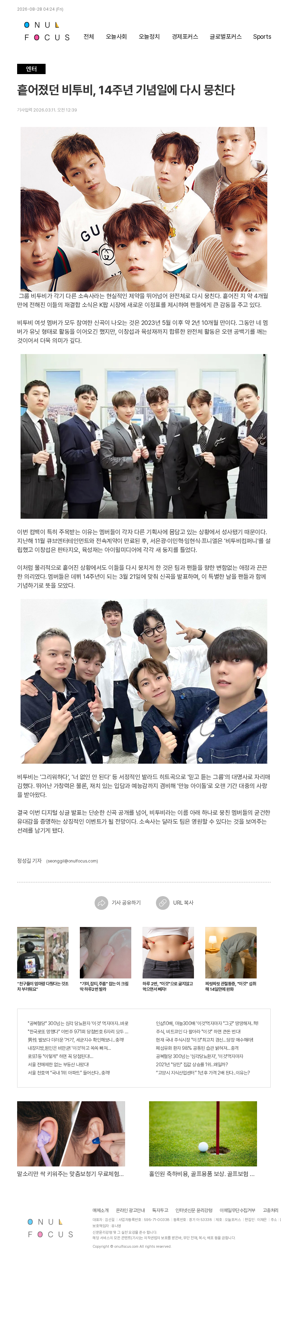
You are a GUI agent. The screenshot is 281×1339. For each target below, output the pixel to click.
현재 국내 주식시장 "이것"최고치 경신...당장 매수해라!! (204, 1040)
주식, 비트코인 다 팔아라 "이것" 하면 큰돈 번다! (198, 1031)
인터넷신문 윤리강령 (193, 1210)
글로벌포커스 (226, 36)
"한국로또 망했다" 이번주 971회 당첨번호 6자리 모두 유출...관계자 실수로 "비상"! (80, 1031)
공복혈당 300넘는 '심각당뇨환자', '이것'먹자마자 (199, 1056)
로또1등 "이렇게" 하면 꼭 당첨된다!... (60, 1056)
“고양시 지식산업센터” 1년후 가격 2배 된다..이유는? (203, 1073)
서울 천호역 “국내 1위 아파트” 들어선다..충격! (69, 1073)
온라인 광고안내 (130, 1210)
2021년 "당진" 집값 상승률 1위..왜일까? (192, 1064)
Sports (262, 36)
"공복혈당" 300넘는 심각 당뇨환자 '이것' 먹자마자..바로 (78, 1023)
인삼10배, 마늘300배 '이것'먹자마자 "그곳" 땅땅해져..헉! (207, 1023)
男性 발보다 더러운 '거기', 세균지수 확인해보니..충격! (76, 1040)
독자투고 (160, 1210)
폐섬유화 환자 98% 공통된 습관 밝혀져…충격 (197, 1048)
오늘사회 (116, 36)
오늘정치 (149, 36)
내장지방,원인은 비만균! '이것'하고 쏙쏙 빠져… (69, 1048)
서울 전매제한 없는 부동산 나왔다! (58, 1064)
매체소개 (100, 1210)
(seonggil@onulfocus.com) (72, 861)
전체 (89, 36)
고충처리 (271, 1210)
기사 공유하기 (126, 903)
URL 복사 (183, 903)
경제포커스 (185, 36)
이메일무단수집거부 (237, 1210)
